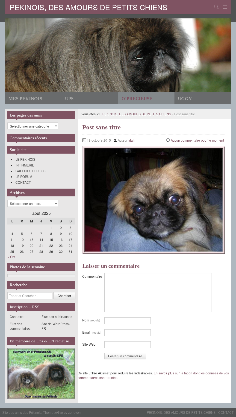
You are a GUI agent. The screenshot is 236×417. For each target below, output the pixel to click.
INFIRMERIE (24, 165)
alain (131, 140)
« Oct (11, 256)
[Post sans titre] (153, 199)
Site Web (88, 344)
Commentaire (92, 276)
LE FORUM (23, 176)
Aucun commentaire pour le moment (197, 140)
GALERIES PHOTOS (30, 171)
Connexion (17, 316)
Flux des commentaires (20, 326)
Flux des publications (56, 316)
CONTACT (23, 182)
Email (91, 332)
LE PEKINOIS (25, 159)
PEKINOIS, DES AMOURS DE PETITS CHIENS (88, 7)
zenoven (74, 412)
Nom (91, 320)
